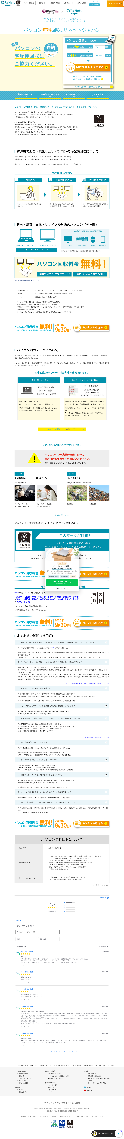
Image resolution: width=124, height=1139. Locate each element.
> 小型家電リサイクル (24, 1078)
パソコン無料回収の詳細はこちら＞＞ (27, 280)
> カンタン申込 (22, 1080)
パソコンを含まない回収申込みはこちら (88, 87)
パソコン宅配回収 (28, 3)
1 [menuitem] (51, 1051)
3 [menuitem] (56, 1051)
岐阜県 (17, 593)
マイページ (94, 2)
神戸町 (43, 599)
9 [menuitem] (72, 1051)
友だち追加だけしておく (62, 588)
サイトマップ (99, 1116)
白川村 (27, 602)
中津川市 (42, 597)
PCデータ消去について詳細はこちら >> (96, 737)
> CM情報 (90, 1080)
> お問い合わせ (52, 1087)
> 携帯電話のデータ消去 (55, 1078)
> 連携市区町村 (91, 1073)
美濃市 (50, 597)
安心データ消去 (55, 3)
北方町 (68, 599)
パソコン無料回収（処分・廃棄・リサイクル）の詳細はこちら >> (87, 683)
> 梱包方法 (20, 1076)
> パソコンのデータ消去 (55, 1073)
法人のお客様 (82, 3)
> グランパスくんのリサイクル (97, 1083)
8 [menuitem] (69, 1051)
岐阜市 (19, 597)
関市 (34, 597)
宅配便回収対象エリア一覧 (66, 1065)
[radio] (70, 903)
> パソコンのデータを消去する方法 (58, 1076)
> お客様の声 (52, 1090)
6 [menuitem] (64, 1051)
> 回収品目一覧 (22, 1092)
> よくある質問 (52, 1085)
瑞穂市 (19, 599)
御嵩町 (19, 602)
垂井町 (35, 599)
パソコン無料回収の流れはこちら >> (100, 885)
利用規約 (33, 1116)
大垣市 (27, 597)
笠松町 (27, 599)
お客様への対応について (82, 1116)
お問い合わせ (94, 4)
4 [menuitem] (59, 1051)
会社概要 (24, 1116)
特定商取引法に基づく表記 (48, 1116)
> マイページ (52, 1092)
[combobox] (26, 939)
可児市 (75, 597)
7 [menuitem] (67, 1051)
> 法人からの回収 (22, 1083)
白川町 (75, 599)
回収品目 (42, 3)
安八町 (60, 599)
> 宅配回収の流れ (22, 1073)
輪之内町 (51, 599)
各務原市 (67, 597)
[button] (26, 965)
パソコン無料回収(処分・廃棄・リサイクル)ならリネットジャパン (35, 1065)
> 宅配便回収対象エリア (94, 1076)
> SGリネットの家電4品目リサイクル (98, 1078)
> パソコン (20, 1090)
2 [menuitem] (54, 1051)
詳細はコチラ (62, 429)
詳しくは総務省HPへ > (62, 515)
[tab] (18, 921)
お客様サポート (68, 3)
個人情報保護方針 (65, 1116)
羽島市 (58, 597)
